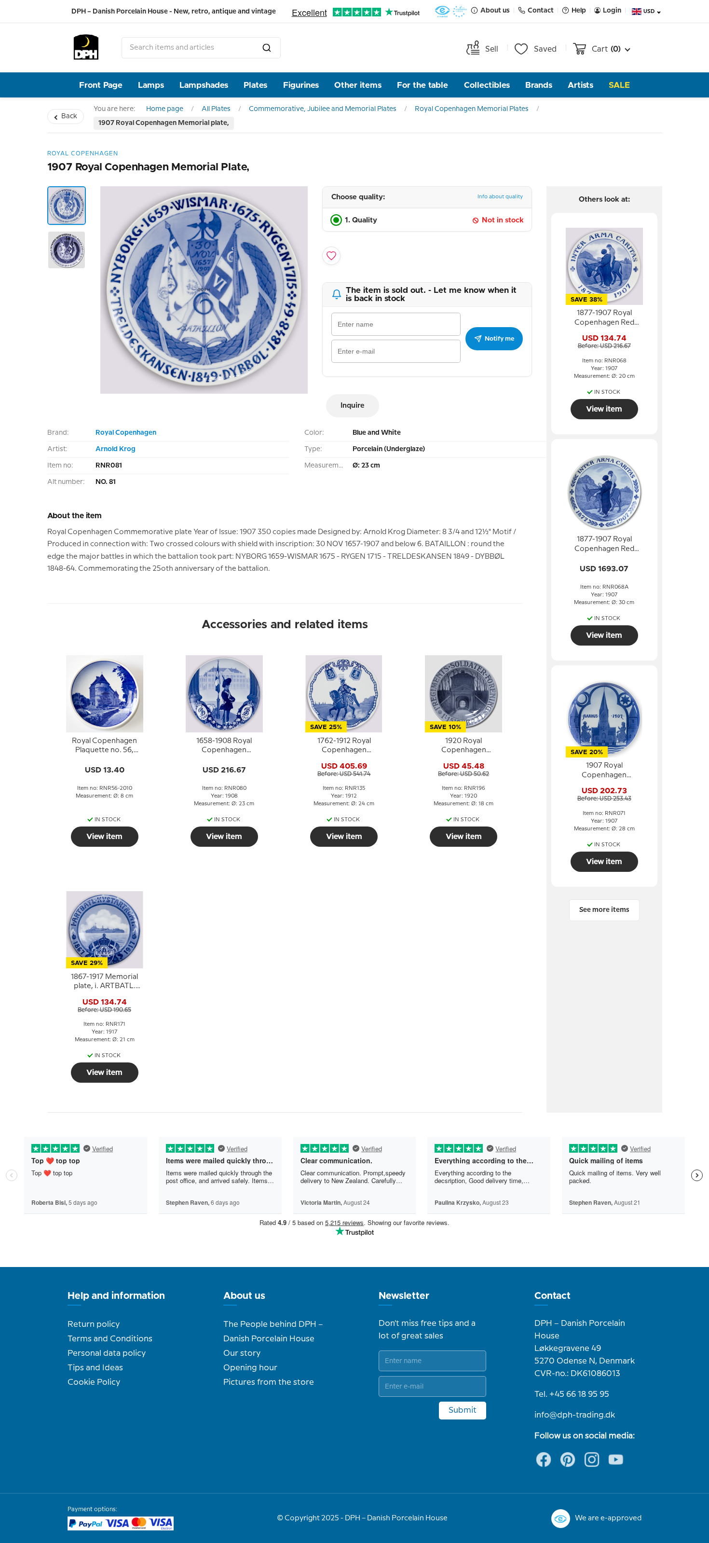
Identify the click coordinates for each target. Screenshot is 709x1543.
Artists (580, 85)
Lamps (151, 85)
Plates (255, 85)
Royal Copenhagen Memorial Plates (472, 109)
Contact (552, 1296)
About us (244, 1296)
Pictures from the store (268, 1382)
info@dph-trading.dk (574, 1415)
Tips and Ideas (95, 1368)
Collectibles (487, 85)
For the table (422, 85)
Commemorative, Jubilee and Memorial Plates (322, 109)
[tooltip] (104, 746)
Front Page (101, 85)
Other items (358, 85)
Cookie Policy (94, 1382)
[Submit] (267, 48)
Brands (538, 85)
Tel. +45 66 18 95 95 (571, 1394)
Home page (164, 109)
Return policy (94, 1324)
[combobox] (201, 47)
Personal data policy (107, 1353)
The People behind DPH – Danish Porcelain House (273, 1332)
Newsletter (404, 1296)
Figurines (301, 85)
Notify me (499, 339)
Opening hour (250, 1368)
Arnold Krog (115, 449)
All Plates (216, 109)
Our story (241, 1353)
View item (104, 836)
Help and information (116, 1296)
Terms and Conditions (110, 1339)
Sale (619, 85)
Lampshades (203, 85)
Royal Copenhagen (125, 432)
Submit (463, 1410)
